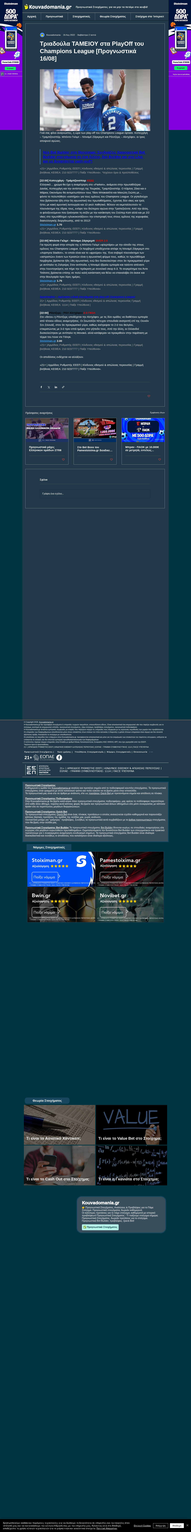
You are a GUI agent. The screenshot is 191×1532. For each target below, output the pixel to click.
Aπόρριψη (161, 1525)
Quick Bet (62, 814)
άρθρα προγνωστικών (140, 819)
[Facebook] (59, 757)
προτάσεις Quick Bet (100, 793)
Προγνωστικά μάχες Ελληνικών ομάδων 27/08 (45, 449)
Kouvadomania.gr (61, 788)
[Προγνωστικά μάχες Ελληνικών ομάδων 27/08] (47, 430)
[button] (113, 16)
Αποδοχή (176, 1525)
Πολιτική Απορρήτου (107, 1528)
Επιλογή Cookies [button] (142, 1525)
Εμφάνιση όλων (157, 412)
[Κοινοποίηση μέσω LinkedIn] (55, 387)
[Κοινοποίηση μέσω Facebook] (41, 387)
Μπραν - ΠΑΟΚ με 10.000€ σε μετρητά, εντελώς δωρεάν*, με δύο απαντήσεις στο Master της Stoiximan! (142, 449)
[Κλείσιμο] (187, 1525)
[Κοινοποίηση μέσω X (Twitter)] (48, 387)
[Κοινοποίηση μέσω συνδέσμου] (63, 387)
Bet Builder (107, 827)
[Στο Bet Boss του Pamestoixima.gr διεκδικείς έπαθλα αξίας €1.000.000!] (95, 430)
